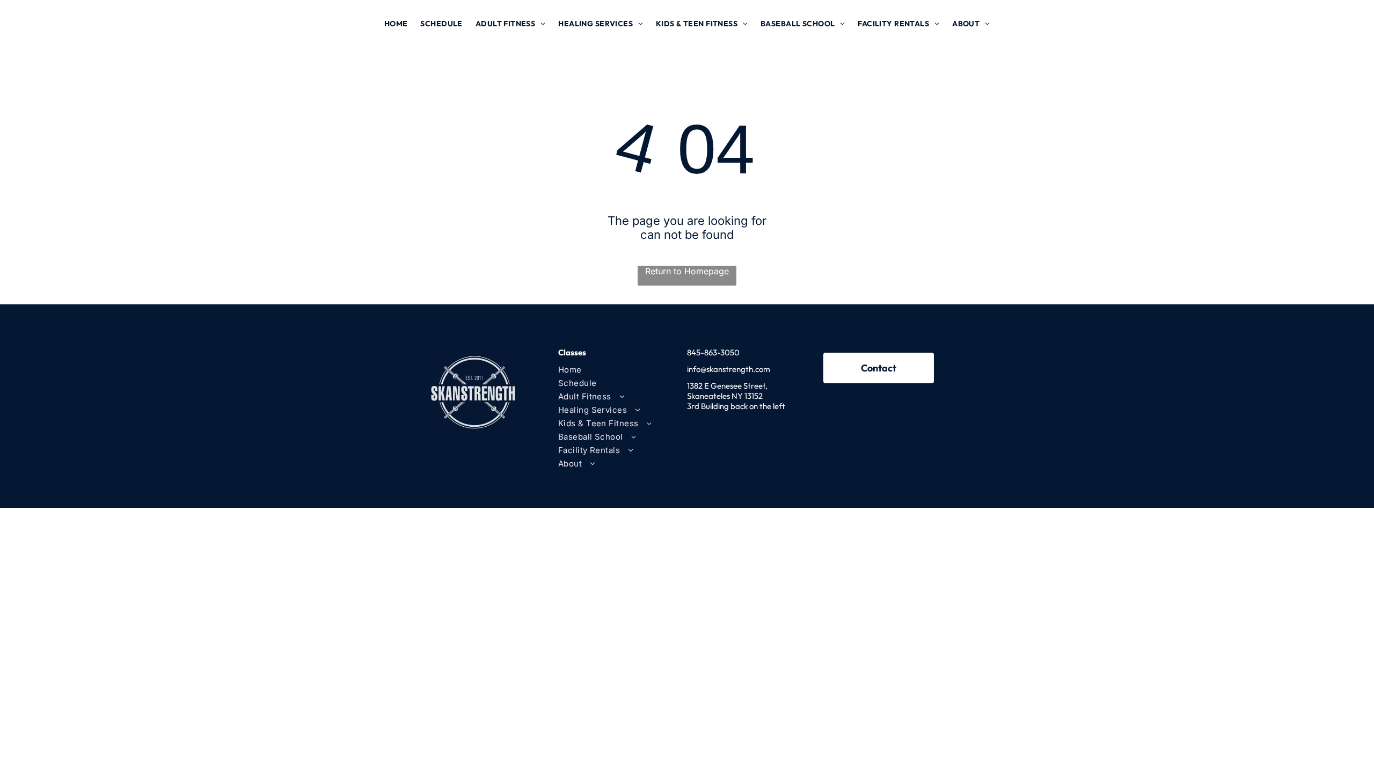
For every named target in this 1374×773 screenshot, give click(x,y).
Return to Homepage (687, 271)
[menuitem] (396, 23)
